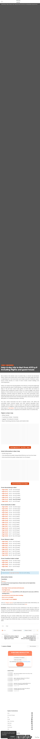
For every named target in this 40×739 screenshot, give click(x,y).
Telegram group (9, 602)
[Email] (37, 630)
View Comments (33, 646)
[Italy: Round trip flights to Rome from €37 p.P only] (10, 674)
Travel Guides (10, 727)
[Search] (38, 1)
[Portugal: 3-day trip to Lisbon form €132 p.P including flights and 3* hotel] (10, 690)
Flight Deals (9, 723)
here (26, 604)
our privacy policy (26, 661)
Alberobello (11, 408)
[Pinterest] (34, 630)
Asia (8, 717)
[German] (38, 737)
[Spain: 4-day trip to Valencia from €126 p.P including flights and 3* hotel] (10, 679)
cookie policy (4, 734)
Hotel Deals (9, 725)
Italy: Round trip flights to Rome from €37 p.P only (23, 673)
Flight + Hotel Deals (10, 365)
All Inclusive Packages (11, 715)
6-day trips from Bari (14, 572)
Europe (3, 365)
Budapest (27, 735)
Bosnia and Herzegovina (21, 735)
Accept (12, 736)
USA (8, 729)
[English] (36, 737)
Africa (8, 713)
